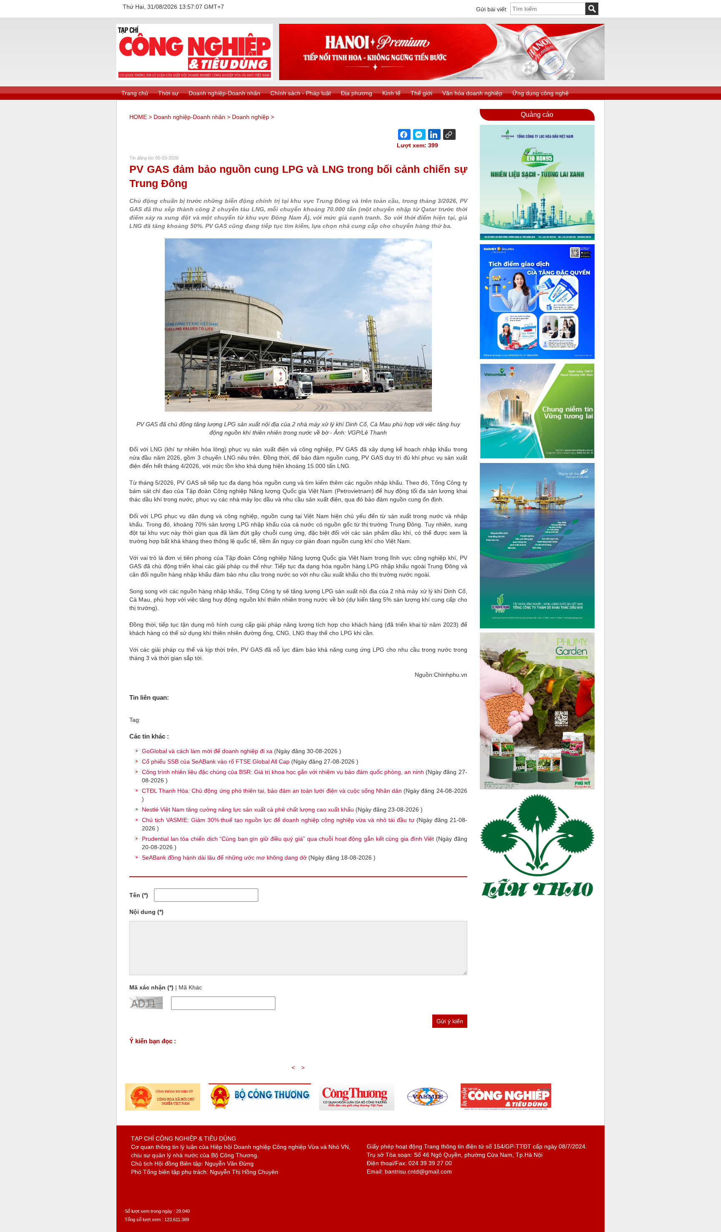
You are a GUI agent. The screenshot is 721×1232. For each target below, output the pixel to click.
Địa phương (356, 93)
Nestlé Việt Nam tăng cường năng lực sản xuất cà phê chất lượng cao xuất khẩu (248, 809)
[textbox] (547, 9)
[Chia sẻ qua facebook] (404, 134)
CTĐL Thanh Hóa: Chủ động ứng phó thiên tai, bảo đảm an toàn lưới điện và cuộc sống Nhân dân (272, 790)
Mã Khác (190, 987)
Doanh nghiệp (250, 117)
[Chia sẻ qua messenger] (419, 134)
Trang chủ (134, 93)
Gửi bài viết (491, 9)
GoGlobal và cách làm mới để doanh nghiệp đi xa (207, 751)
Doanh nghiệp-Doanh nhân (224, 93)
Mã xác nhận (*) (151, 987)
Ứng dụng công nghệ (540, 93)
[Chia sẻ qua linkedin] (434, 134)
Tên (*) (138, 895)
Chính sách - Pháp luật (300, 93)
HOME (138, 117)
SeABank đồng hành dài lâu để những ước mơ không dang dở (224, 857)
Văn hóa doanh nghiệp (472, 93)
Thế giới (421, 93)
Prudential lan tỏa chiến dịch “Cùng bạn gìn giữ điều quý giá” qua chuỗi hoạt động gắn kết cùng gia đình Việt (288, 838)
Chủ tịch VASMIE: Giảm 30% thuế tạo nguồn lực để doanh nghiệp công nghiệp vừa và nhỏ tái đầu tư (278, 820)
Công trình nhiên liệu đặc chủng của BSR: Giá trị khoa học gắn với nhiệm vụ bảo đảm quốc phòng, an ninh (283, 772)
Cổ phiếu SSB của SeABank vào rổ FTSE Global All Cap (216, 761)
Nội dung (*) (146, 911)
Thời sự (168, 93)
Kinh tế (391, 93)
